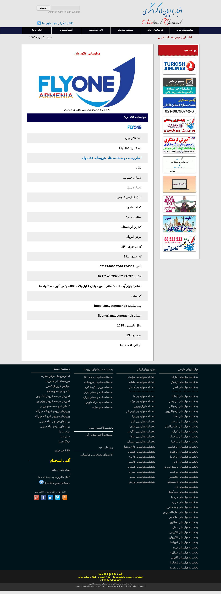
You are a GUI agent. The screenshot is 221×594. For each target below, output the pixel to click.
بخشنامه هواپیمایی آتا (144, 396)
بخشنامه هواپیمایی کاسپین (141, 461)
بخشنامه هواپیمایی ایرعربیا (184, 456)
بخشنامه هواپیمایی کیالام (184, 552)
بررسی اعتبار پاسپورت (58, 381)
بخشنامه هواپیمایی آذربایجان (183, 401)
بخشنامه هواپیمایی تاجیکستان (182, 482)
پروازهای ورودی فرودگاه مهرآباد (53, 411)
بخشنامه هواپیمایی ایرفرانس (183, 446)
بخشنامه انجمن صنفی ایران (98, 392)
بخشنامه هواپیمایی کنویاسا (184, 542)
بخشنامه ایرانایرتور (144, 406)
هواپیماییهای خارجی (184, 30)
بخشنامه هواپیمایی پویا (143, 416)
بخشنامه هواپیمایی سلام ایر (184, 517)
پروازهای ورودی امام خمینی (55, 426)
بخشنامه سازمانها (125, 30)
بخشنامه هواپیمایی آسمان (141, 387)
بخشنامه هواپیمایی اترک (142, 401)
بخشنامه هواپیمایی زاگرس (141, 431)
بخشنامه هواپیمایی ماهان (142, 382)
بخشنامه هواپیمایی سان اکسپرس (180, 512)
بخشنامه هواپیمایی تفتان (142, 426)
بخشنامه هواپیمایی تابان (143, 421)
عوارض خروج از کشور (58, 386)
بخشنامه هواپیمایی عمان (185, 527)
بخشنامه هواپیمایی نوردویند (184, 567)
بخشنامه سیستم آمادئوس (98, 402)
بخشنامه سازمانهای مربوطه (98, 369)
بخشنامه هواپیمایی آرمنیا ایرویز (182, 411)
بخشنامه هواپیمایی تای (186, 487)
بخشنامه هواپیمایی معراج (142, 472)
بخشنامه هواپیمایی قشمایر (141, 451)
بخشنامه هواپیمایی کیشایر (141, 466)
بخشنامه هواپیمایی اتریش (184, 421)
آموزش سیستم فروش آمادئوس (53, 396)
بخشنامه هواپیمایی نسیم (142, 477)
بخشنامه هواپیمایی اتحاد (185, 416)
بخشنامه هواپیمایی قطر (185, 387)
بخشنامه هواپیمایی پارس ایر (140, 411)
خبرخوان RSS (62, 450)
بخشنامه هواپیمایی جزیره (185, 502)
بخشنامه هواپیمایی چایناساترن (182, 507)
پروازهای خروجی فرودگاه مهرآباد (52, 416)
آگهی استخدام (66, 30)
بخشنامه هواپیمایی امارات (184, 377)
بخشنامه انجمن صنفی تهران (97, 397)
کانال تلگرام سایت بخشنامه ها (54, 477)
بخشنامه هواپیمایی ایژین (185, 461)
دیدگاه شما (64, 441)
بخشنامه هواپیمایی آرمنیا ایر (183, 406)
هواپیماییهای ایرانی (155, 30)
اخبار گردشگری (96, 30)
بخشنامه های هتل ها (102, 407)
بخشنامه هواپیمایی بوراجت (184, 472)
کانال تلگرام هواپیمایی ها (57, 23)
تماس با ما (37, 30)
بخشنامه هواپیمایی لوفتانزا (184, 562)
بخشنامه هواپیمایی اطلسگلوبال (181, 426)
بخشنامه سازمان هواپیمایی (98, 382)
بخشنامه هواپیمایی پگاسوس (183, 477)
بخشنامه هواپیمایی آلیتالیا (185, 396)
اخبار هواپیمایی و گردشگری (55, 376)
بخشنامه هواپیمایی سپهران (141, 441)
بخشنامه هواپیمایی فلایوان (183, 537)
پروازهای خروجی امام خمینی (54, 421)
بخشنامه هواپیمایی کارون (142, 456)
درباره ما (65, 436)
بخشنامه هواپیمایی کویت (185, 547)
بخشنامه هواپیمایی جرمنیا (184, 497)
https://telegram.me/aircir (57, 483)
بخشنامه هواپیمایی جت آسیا (183, 492)
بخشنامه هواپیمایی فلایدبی (183, 532)
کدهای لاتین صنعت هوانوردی (55, 406)
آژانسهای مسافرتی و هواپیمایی (96, 454)
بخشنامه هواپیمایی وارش (142, 482)
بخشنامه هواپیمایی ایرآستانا (184, 436)
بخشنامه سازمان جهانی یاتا (98, 377)
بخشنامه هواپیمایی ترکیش (184, 382)
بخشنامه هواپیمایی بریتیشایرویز (181, 466)
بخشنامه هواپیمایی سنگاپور (184, 522)
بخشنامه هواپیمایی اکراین (184, 431)
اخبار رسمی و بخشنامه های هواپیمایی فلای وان (112, 158)
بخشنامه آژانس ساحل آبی (99, 434)
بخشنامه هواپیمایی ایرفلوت (184, 451)
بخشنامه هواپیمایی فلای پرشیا (139, 446)
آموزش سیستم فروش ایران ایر (53, 401)
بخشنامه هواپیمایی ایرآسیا (184, 441)
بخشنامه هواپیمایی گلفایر (184, 557)
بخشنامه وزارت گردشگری (98, 387)
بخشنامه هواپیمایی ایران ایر (141, 377)
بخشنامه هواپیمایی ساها (142, 436)
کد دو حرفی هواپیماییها (58, 391)
